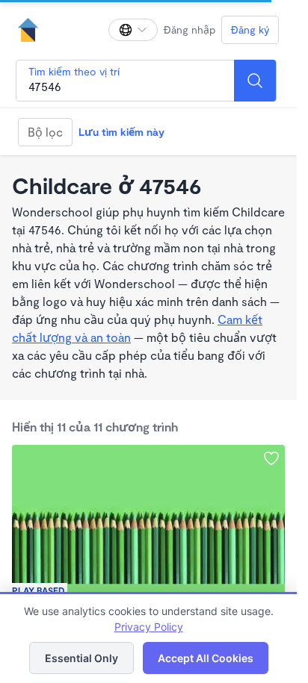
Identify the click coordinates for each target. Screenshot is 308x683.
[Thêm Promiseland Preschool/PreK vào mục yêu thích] (271, 458)
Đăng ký (250, 29)
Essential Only (81, 658)
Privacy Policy (148, 626)
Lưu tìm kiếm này (121, 131)
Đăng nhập (189, 29)
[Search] (255, 81)
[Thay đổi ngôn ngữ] (133, 30)
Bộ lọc (45, 132)
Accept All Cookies (205, 658)
